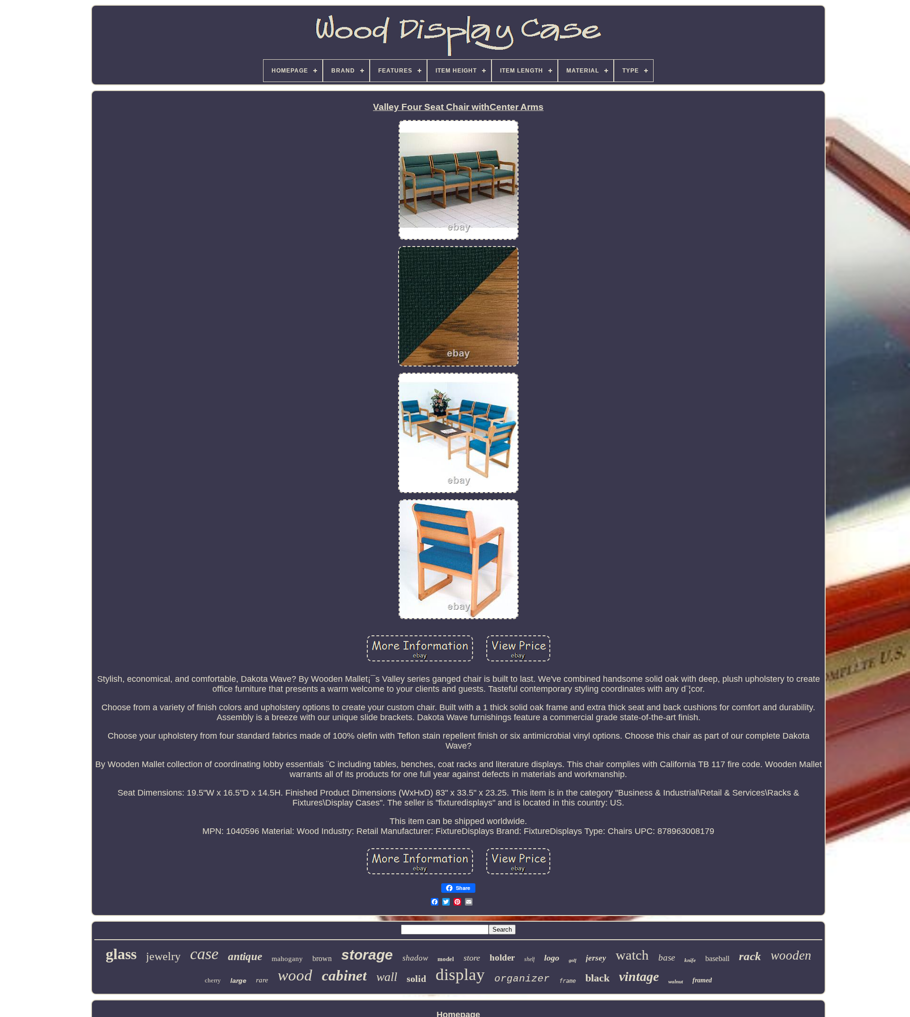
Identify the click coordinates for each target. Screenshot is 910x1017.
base (666, 957)
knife (690, 960)
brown (322, 958)
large (238, 980)
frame (567, 981)
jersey (596, 957)
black (597, 978)
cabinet (344, 975)
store (472, 957)
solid (416, 978)
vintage (639, 976)
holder (502, 957)
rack (750, 956)
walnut (675, 981)
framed (702, 980)
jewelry (163, 956)
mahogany (287, 958)
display (460, 974)
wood (295, 975)
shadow (415, 957)
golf (572, 960)
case (204, 953)
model (445, 958)
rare (262, 980)
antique (245, 956)
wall (386, 977)
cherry (213, 980)
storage (367, 954)
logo (551, 957)
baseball (717, 958)
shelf (529, 959)
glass (121, 953)
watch (632, 954)
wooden (791, 955)
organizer (522, 978)
